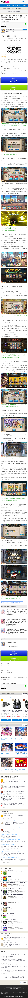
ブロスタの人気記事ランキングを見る (7, 844)
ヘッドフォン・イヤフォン (7, 697)
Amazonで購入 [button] (6, 719)
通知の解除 (15, 988)
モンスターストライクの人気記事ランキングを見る (10, 857)
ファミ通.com (22, 988)
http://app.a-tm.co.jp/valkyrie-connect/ (14, 668)
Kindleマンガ (18, 697)
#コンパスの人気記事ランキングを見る (8, 820)
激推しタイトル (16, 11)
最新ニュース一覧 (21, 8)
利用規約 (14, 987)
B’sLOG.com (13, 990)
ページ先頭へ (24, 982)
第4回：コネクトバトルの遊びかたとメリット (11, 602)
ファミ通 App (5, 2)
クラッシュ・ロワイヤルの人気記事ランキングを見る (10, 839)
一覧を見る (24, 693)
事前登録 (10, 11)
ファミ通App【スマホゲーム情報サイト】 (9, 8)
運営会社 (19, 987)
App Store (14, 80)
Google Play (14, 87)
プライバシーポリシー (7, 988)
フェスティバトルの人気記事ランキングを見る (9, 834)
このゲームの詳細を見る (13, 646)
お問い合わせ (9, 987)
